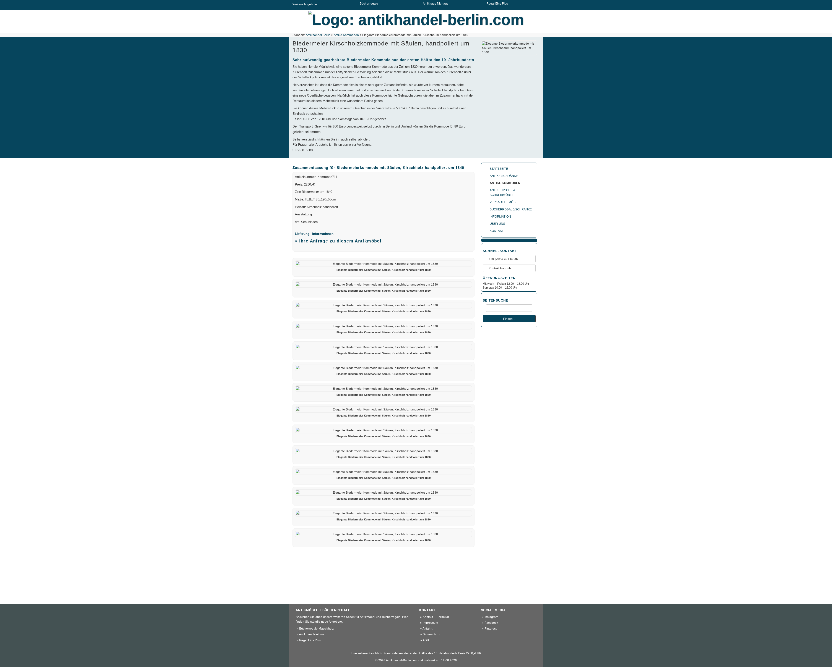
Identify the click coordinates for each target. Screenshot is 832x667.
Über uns (497, 223)
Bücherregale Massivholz (316, 628)
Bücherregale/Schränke (511, 209)
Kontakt (497, 231)
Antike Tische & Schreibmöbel (502, 192)
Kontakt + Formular (436, 617)
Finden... (509, 318)
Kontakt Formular (500, 268)
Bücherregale (369, 3)
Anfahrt (427, 628)
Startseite (499, 168)
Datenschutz (431, 634)
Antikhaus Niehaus (435, 3)
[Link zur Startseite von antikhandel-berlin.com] (416, 18)
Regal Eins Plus (497, 3)
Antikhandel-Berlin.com (402, 660)
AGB (425, 640)
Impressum (430, 622)
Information (500, 216)
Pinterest (490, 628)
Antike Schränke (504, 176)
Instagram (491, 617)
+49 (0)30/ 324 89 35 (503, 258)
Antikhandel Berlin (318, 35)
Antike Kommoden (346, 35)
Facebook (491, 622)
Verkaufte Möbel (504, 202)
